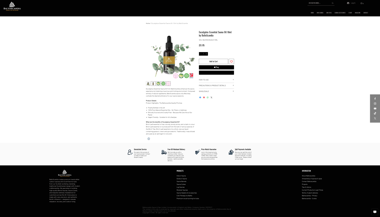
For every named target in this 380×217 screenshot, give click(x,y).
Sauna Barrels (181, 182)
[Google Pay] (216, 73)
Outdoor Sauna (182, 179)
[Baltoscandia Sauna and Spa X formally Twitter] (375, 118)
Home (148, 23)
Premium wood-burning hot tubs (188, 199)
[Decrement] (200, 54)
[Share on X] (211, 97)
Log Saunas (181, 187)
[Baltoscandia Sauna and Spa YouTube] (375, 108)
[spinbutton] (203, 54)
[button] (362, 3)
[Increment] (206, 54)
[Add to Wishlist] (231, 61)
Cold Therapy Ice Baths (184, 196)
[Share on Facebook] (200, 97)
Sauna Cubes (181, 184)
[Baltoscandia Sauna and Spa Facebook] (375, 98)
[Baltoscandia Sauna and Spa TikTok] (375, 113)
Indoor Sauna (181, 176)
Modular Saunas (182, 190)
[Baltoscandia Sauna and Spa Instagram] (375, 103)
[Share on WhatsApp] (208, 97)
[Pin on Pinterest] (204, 97)
